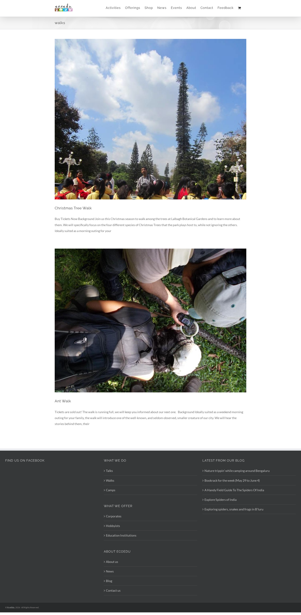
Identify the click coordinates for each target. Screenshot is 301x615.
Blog (109, 581)
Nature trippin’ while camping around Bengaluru (237, 471)
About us (112, 562)
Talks (109, 471)
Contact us (113, 590)
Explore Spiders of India (220, 500)
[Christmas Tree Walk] (150, 103)
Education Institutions (121, 535)
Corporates (113, 516)
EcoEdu (10, 607)
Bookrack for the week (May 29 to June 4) (232, 480)
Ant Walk (63, 401)
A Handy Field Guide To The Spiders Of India (234, 490)
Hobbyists (113, 526)
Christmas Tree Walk (73, 208)
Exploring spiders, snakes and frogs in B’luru (233, 509)
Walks (110, 480)
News (110, 571)
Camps (110, 490)
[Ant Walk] (150, 320)
